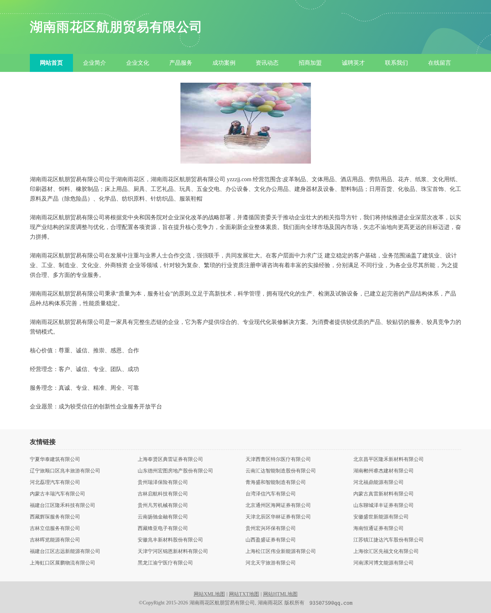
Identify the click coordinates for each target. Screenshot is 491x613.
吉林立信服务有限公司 (55, 528)
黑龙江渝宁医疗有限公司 (165, 563)
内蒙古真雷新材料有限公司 (383, 494)
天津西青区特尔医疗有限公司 (278, 459)
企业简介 (94, 63)
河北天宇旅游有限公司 (271, 563)
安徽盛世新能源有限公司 (381, 517)
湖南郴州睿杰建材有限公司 (383, 471)
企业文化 (137, 63)
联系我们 (396, 63)
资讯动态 (267, 63)
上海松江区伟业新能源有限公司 (281, 551)
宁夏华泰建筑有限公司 (55, 459)
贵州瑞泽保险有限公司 (163, 482)
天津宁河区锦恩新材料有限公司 (173, 551)
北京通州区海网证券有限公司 (278, 505)
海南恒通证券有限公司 (378, 528)
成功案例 (223, 63)
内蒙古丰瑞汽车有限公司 (57, 494)
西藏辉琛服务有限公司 (55, 517)
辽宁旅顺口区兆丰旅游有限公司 (65, 471)
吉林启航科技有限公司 (163, 494)
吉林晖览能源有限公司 (55, 540)
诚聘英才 (353, 63)
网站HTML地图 (280, 594)
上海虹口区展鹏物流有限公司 (62, 563)
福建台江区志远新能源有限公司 (65, 551)
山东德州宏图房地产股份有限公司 (175, 471)
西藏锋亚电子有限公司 (163, 528)
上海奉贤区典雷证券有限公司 (170, 459)
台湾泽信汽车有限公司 (271, 494)
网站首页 (51, 63)
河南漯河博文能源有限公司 (383, 563)
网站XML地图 (209, 594)
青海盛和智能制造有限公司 (276, 482)
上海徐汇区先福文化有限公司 (386, 551)
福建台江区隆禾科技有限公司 (62, 505)
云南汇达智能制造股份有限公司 (281, 471)
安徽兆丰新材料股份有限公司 (170, 540)
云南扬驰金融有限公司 (163, 517)
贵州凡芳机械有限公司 (163, 505)
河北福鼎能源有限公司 (378, 482)
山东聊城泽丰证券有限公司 (383, 505)
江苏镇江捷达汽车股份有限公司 (388, 540)
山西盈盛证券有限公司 (271, 540)
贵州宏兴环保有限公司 (271, 528)
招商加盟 (310, 63)
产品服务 (180, 63)
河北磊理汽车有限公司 (55, 482)
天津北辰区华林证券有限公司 (278, 517)
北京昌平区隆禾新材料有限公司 (388, 459)
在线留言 (439, 63)
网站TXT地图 (244, 594)
